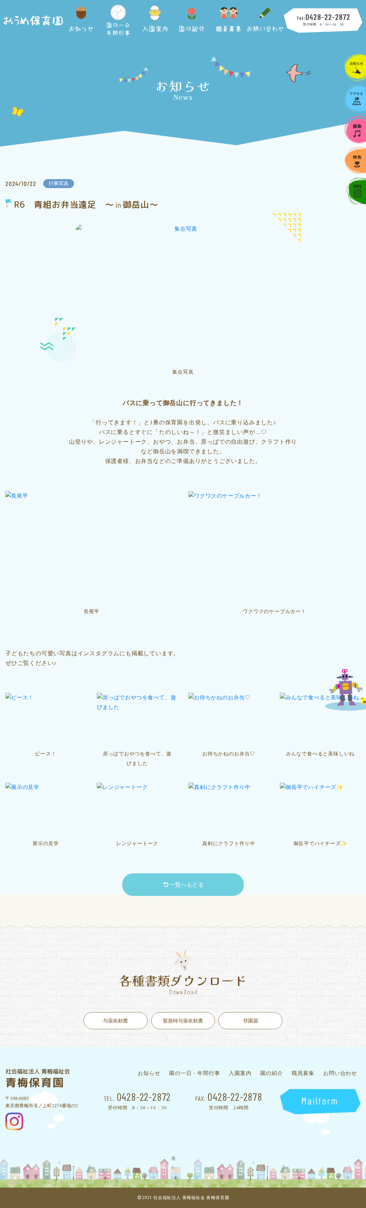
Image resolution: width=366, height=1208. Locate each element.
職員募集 (303, 1073)
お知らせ (149, 1073)
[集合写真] (183, 294)
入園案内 (240, 1073)
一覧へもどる (186, 885)
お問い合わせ (340, 1073)
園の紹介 (271, 1073)
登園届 (250, 1021)
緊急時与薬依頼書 (183, 1021)
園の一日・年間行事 (194, 1073)
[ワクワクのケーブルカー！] (274, 547)
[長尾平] (91, 547)
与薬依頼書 (115, 1021)
